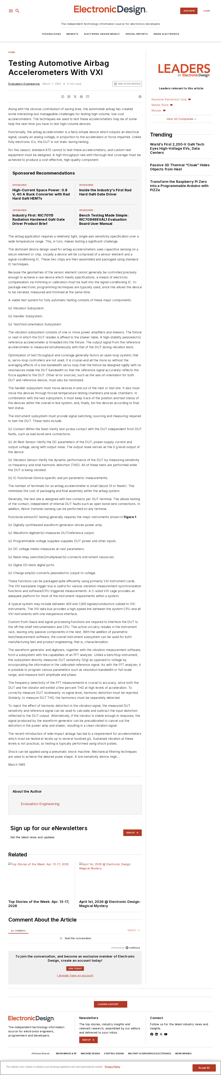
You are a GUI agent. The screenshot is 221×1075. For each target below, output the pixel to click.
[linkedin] (69, 96)
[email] (87, 96)
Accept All (204, 1068)
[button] (10, 10)
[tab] (18, 930)
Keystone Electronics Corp (169, 99)
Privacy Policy (112, 1066)
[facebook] (62, 96)
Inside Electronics (166, 34)
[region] (75, 939)
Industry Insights (20, 999)
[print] (140, 96)
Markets (72, 34)
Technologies (51, 34)
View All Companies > (181, 119)
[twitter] (75, 96)
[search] (17, 10)
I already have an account (75, 975)
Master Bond (159, 105)
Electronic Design (57, 1058)
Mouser (156, 110)
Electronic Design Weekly (102, 34)
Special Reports (137, 34)
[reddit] (81, 96)
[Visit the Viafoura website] (132, 947)
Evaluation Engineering (24, 84)
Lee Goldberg (17, 1058)
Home (11, 52)
